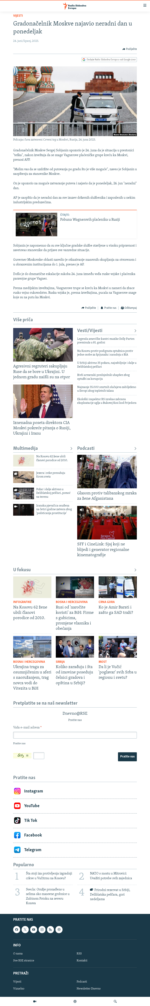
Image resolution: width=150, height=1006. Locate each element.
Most (103, 662)
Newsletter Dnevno (89, 988)
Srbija (60, 662)
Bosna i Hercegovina (72, 602)
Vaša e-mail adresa (27, 727)
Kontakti (82, 960)
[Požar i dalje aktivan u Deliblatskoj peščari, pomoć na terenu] (23, 493)
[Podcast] (75, 1001)
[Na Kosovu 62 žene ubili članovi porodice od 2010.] (23, 460)
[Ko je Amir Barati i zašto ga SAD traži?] (118, 587)
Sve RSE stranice (23, 960)
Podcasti (86, 448)
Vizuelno (18, 988)
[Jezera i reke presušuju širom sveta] (23, 477)
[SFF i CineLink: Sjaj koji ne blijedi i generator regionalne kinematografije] (107, 523)
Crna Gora (107, 602)
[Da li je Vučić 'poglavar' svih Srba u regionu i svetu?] (118, 647)
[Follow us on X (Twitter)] (25, 929)
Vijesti (18, 16)
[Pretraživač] (115, 1001)
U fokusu (22, 570)
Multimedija (25, 448)
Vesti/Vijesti (89, 330)
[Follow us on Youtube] (33, 929)
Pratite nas (127, 756)
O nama (18, 953)
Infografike (22, 602)
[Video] (34, 1001)
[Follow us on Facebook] (16, 929)
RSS (79, 953)
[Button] (129, 49)
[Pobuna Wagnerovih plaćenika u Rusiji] (36, 224)
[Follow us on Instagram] (42, 929)
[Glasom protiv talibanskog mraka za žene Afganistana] (107, 471)
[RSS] (50, 929)
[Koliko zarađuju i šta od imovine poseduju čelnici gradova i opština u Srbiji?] (75, 647)
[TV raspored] (58, 929)
